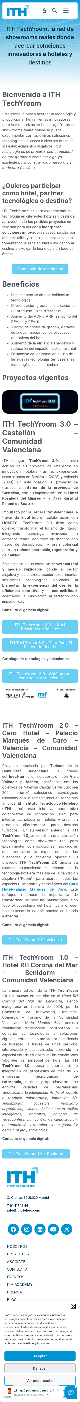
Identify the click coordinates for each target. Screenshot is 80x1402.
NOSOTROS (17, 1246)
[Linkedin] (40, 1229)
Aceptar (40, 1356)
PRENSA (14, 1292)
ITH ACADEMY (20, 1284)
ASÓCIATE (16, 1261)
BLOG (12, 1299)
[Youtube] (53, 1229)
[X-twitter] (66, 1229)
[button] (73, 1306)
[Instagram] (26, 1229)
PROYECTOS (18, 1254)
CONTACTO (17, 1269)
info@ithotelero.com (23, 1210)
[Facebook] (13, 1229)
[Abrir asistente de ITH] (70, 1392)
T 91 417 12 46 (17, 1206)
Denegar (40, 1368)
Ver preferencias (40, 1380)
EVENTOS (15, 1277)
